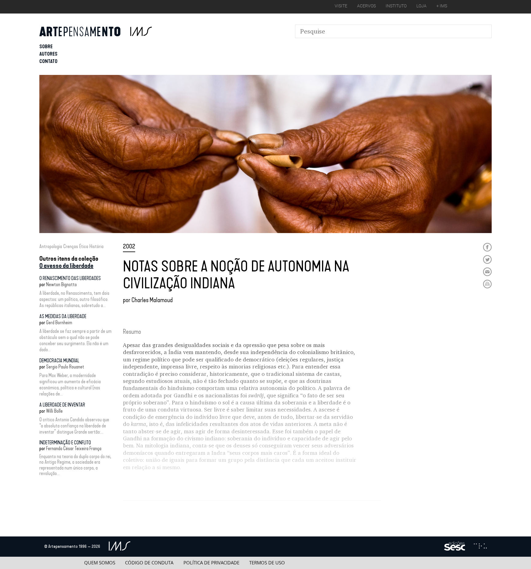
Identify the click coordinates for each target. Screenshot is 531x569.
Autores (48, 54)
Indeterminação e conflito (65, 443)
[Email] (487, 271)
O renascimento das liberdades (70, 278)
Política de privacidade (211, 562)
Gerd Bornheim (59, 322)
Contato (48, 61)
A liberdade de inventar (62, 405)
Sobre (46, 46)
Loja (421, 5)
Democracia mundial (59, 361)
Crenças (70, 246)
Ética (83, 246)
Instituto (396, 5)
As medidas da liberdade (62, 316)
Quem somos (99, 562)
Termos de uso (267, 562)
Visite (341, 5)
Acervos (366, 5)
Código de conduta (149, 562)
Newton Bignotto (61, 284)
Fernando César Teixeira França (73, 448)
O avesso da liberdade (66, 265)
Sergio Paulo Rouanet (65, 367)
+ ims (441, 5)
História (96, 246)
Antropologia (50, 246)
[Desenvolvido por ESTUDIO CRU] (480, 546)
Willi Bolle (54, 411)
